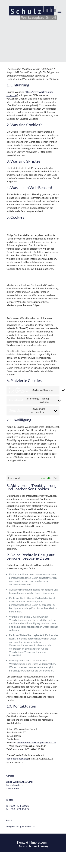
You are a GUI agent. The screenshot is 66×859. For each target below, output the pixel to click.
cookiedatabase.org (17, 758)
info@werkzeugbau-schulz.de (20, 826)
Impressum (39, 842)
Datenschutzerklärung (33, 846)
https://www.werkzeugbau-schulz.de (36, 742)
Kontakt (22, 842)
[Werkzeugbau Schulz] (33, 12)
